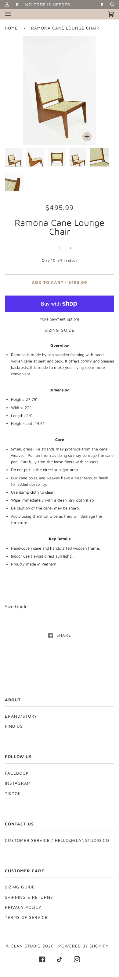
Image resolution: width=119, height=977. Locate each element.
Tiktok (13, 793)
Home (11, 28)
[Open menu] (14, 14)
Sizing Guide (20, 886)
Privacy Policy (23, 907)
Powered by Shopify (83, 946)
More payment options (60, 319)
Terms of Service (26, 917)
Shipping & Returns (29, 897)
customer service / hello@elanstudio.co (57, 840)
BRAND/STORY (21, 716)
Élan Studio (26, 946)
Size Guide (16, 606)
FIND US (14, 726)
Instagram (18, 783)
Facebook (17, 773)
